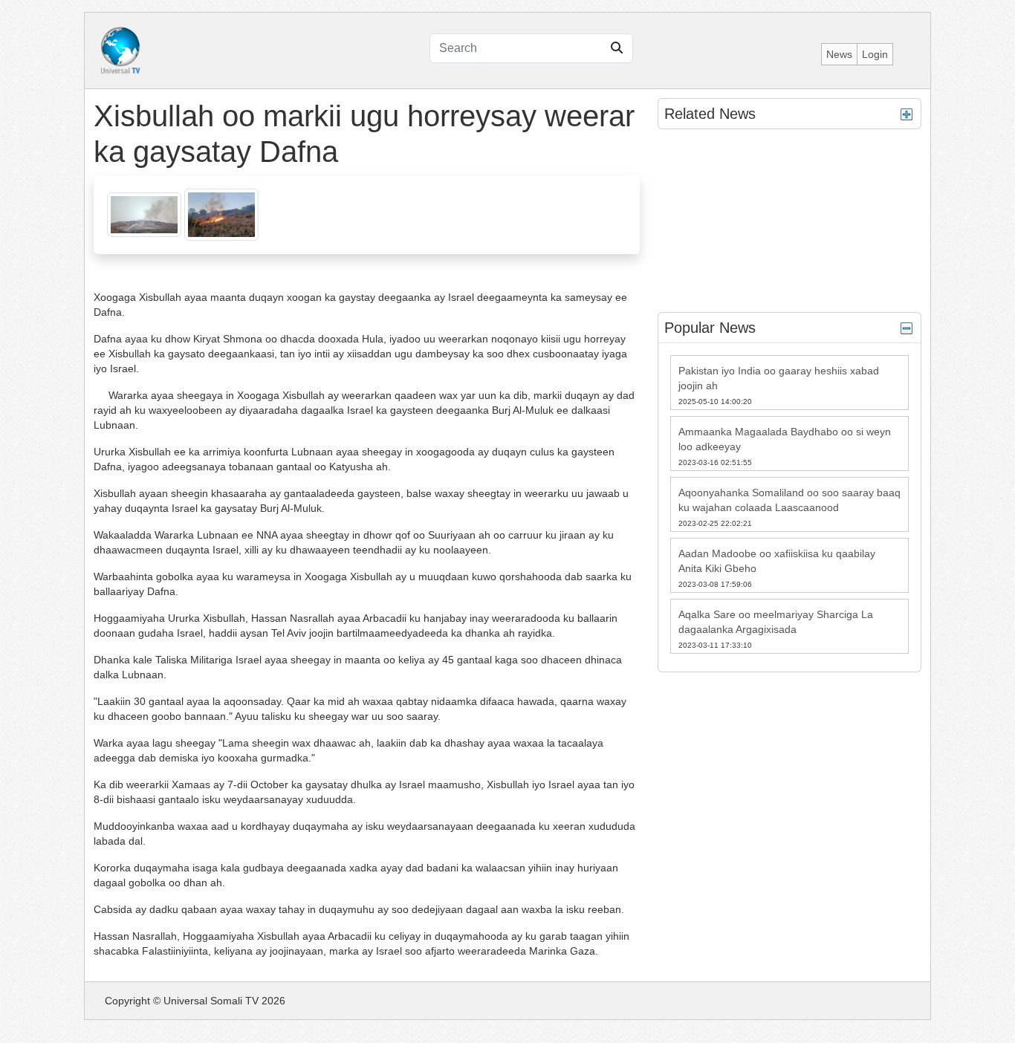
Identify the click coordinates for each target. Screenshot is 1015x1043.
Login (875, 54)
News (839, 54)
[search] (616, 48)
